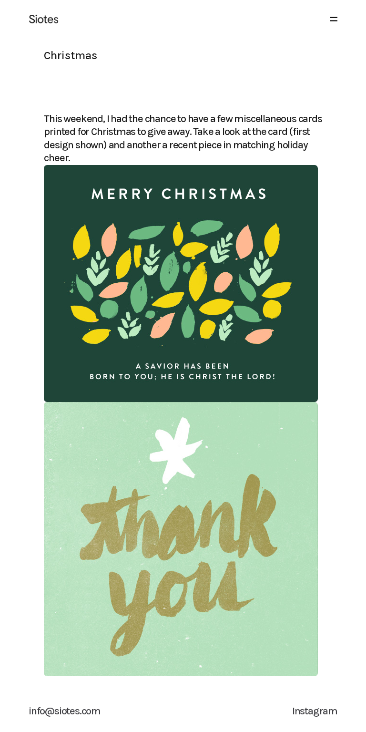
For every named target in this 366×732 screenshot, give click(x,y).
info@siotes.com (65, 711)
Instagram (314, 711)
